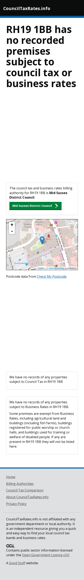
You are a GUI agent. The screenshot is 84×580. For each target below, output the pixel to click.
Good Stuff (17, 563)
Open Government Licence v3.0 (45, 555)
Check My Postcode (51, 276)
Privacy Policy (16, 504)
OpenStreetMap (56, 268)
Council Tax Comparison (24, 490)
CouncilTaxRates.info (26, 8)
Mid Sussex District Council (32, 206)
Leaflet (41, 268)
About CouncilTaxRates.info (27, 497)
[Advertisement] (42, 138)
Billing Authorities (20, 483)
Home (10, 477)
